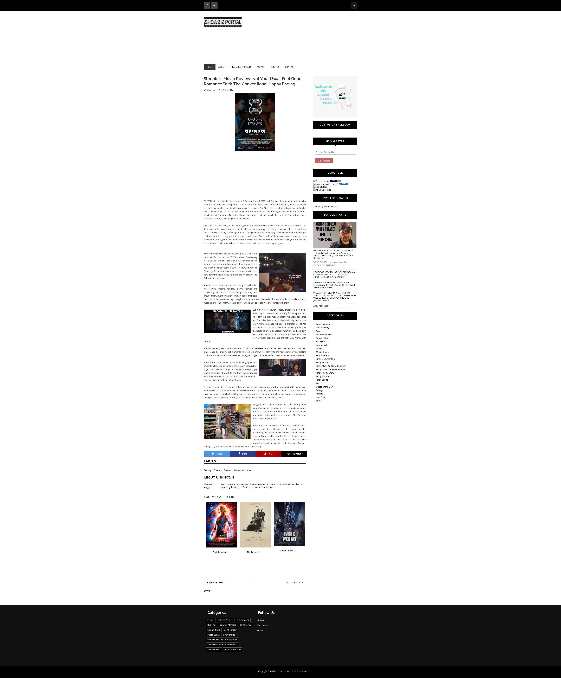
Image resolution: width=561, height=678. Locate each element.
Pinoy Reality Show (325, 372)
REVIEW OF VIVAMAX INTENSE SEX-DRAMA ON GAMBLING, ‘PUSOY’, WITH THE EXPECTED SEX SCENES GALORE (334, 274)
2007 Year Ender (321, 305)
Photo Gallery (322, 355)
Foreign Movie (212, 470)
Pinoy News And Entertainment (331, 369)
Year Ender (321, 397)
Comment (297, 454)
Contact (290, 66)
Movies (261, 66)
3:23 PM (224, 90)
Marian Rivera (213, 629)
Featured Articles (241, 66)
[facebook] (207, 5)
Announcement (323, 324)
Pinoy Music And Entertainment (331, 366)
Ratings (319, 390)
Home (210, 66)
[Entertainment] (321, 181)
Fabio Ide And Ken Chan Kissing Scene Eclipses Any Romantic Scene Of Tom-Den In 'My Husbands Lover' (334, 285)
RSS (261, 630)
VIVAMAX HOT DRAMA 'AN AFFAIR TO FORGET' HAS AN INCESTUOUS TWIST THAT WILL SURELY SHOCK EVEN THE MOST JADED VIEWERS (334, 296)
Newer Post (217, 582)
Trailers (319, 393)
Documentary (322, 327)
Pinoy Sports (322, 379)
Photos (275, 66)
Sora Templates (289, 674)
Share (245, 454)
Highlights (320, 341)
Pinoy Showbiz (323, 376)
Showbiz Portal (275, 671)
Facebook (264, 625)
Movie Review (242, 470)
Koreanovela (322, 345)
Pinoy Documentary (325, 358)
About (221, 66)
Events (319, 331)
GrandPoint (302, 671)
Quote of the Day (324, 386)
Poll (318, 383)
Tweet (220, 454)
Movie (227, 470)
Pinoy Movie (322, 362)
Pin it (272, 454)
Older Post (293, 582)
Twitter (263, 620)
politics (319, 400)
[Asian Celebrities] (322, 189)
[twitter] (214, 5)
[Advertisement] (304, 37)
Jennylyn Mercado (228, 624)
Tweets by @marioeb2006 (325, 206)
